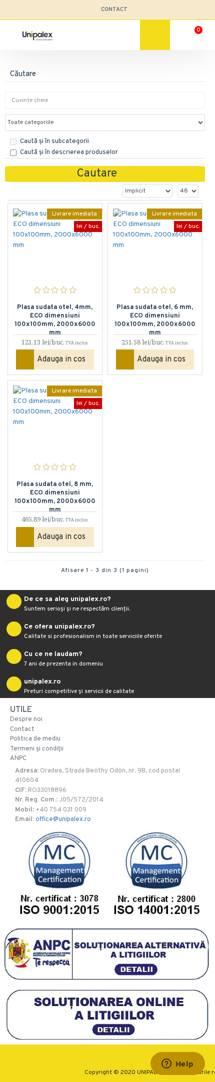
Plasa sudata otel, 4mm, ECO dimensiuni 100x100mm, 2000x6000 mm (55, 316)
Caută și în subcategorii (54, 142)
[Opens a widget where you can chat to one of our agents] (177, 1064)
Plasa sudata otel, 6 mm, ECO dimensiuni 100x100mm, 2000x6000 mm (155, 316)
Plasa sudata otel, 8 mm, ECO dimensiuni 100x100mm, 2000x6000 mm (55, 493)
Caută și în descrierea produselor (69, 152)
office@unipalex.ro (63, 820)
